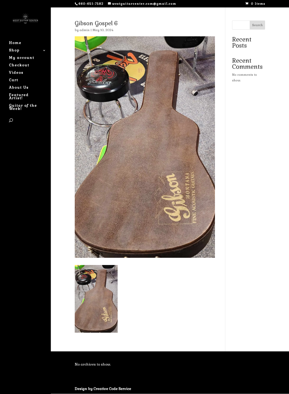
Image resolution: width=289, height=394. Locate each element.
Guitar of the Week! (23, 107)
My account (21, 58)
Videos (16, 73)
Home (15, 43)
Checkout (19, 65)
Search (257, 25)
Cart (13, 80)
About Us (19, 88)
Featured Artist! (19, 96)
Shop (14, 51)
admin (84, 30)
